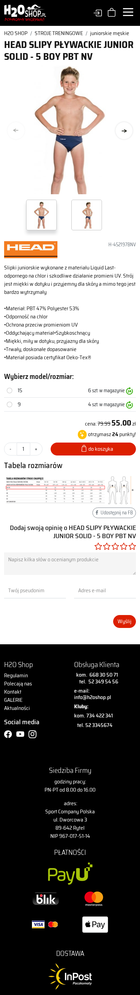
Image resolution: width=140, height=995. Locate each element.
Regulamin (16, 675)
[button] (124, 130)
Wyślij (125, 621)
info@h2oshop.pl (92, 697)
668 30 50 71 (102, 674)
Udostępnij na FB (116, 512)
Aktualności (17, 708)
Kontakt (12, 691)
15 (20, 390)
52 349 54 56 (103, 681)
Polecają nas (18, 683)
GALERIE (13, 700)
